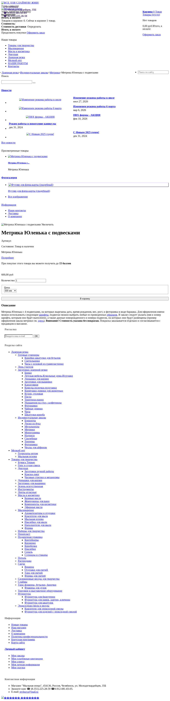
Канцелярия (31, 384)
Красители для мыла (36, 516)
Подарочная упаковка (30, 537)
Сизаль (29, 552)
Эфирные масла (33, 507)
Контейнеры (32, 540)
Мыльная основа (27, 456)
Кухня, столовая (34, 393)
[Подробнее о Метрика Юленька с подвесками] (27, 156)
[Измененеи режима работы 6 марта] (40, 108)
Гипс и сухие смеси (29, 465)
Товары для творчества (21, 45)
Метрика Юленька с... (18, 163)
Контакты (13, 66)
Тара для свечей (34, 572)
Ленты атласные (27, 492)
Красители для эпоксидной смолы (44, 608)
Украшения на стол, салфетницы (43, 402)
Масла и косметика (19, 51)
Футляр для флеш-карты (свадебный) (29, 191)
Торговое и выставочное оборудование (40, 590)
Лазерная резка (16, 57)
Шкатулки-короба (35, 414)
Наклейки (30, 549)
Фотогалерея (9, 177)
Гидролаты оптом (28, 453)
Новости (6, 90)
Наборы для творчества (31, 531)
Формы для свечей (35, 575)
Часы (27, 411)
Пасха (28, 396)
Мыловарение (16, 48)
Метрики (30, 429)
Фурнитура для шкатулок (39, 602)
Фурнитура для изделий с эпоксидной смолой (51, 611)
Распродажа (24, 561)
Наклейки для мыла (36, 522)
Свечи (21, 563)
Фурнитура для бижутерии (40, 596)
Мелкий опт (15, 60)
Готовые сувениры (28, 354)
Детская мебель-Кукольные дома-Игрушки (49, 375)
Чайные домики (34, 408)
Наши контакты (17, 210)
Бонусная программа (23, 639)
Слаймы (22, 581)
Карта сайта (18, 642)
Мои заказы (18, 655)
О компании (15, 216)
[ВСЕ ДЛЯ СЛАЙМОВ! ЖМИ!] (20, 2)
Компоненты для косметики (40, 504)
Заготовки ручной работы (39, 471)
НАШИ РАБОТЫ (18, 63)
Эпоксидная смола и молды (33, 605)
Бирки (28, 372)
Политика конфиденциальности (29, 636)
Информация (8, 204)
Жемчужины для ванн (37, 501)
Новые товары (19, 624)
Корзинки (30, 543)
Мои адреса (17, 661)
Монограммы (32, 432)
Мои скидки (18, 667)
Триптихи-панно (34, 399)
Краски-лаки (32, 474)
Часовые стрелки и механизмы (42, 477)
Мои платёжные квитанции (27, 658)
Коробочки (31, 546)
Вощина (29, 566)
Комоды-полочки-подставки (41, 387)
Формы (29, 528)
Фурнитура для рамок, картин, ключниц (47, 599)
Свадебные (31, 438)
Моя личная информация (25, 664)
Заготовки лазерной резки (32, 369)
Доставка (13, 213)
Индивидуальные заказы (32, 417)
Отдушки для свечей (36, 569)
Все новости (8, 142)
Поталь (22, 558)
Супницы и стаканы (36, 555)
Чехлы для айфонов (36, 447)
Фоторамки (31, 405)
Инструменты (26, 489)
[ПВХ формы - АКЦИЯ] (40, 116)
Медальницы (32, 426)
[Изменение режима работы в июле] (40, 99)
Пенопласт (24, 534)
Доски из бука (33, 423)
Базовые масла (33, 498)
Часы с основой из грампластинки (44, 363)
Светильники (32, 360)
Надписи (30, 435)
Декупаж (13, 54)
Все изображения (18, 196)
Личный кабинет (15, 649)
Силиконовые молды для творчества (38, 578)
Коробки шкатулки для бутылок (43, 357)
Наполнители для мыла (38, 525)
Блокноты (30, 420)
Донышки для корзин (37, 378)
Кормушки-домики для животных (44, 390)
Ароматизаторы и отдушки (40, 513)
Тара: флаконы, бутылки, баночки (37, 584)
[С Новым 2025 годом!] (40, 134)
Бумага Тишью (26, 462)
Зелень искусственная (30, 486)
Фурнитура (24, 593)
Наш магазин (18, 627)
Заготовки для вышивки (38, 381)
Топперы (30, 441)
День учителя (25, 366)
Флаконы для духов (35, 587)
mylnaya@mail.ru (29, 691)
